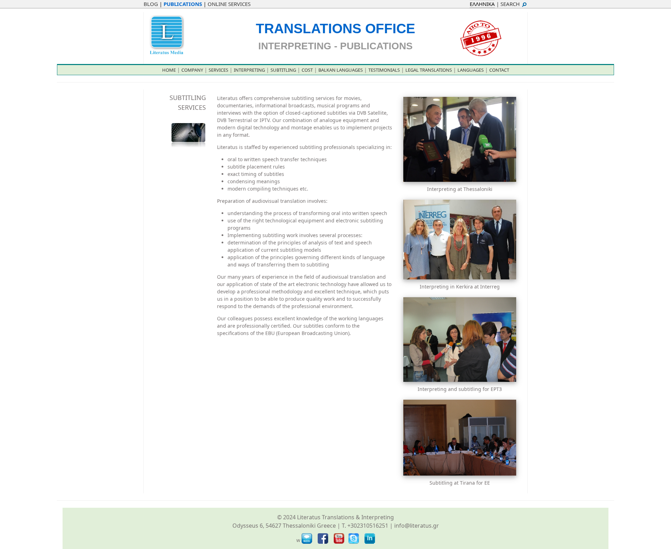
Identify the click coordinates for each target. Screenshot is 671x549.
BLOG (151, 3)
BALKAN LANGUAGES (340, 70)
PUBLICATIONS (183, 3)
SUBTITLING (283, 70)
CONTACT (499, 70)
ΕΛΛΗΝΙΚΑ (482, 3)
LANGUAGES (470, 70)
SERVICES (218, 70)
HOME (169, 70)
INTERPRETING (249, 70)
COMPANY (192, 70)
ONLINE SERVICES (229, 3)
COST (307, 70)
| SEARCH (508, 3)
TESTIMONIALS (384, 70)
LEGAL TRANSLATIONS (428, 70)
